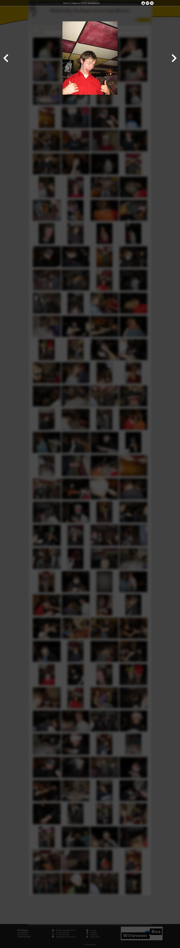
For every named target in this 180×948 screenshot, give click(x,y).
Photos (66, 3)
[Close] (152, 3)
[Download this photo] (143, 3)
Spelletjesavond (94, 3)
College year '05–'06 (78, 3)
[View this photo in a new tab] (147, 3)
